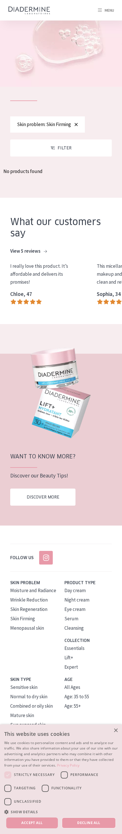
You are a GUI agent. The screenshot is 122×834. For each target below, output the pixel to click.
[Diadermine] (29, 10)
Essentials (74, 648)
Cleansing (74, 628)
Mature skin (22, 715)
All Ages (72, 687)
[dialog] (61, 779)
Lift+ (68, 657)
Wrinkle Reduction (29, 600)
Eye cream (74, 609)
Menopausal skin (27, 628)
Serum (71, 618)
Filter (64, 148)
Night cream (76, 600)
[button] (61, 811)
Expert (71, 667)
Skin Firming (22, 618)
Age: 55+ (72, 706)
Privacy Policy (68, 765)
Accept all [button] (32, 822)
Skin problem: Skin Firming (44, 124)
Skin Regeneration (28, 609)
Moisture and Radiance (33, 590)
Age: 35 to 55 (76, 696)
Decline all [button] (88, 822)
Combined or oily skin (31, 706)
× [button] (115, 730)
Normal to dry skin (28, 696)
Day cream (75, 590)
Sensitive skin (23, 687)
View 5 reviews (25, 251)
